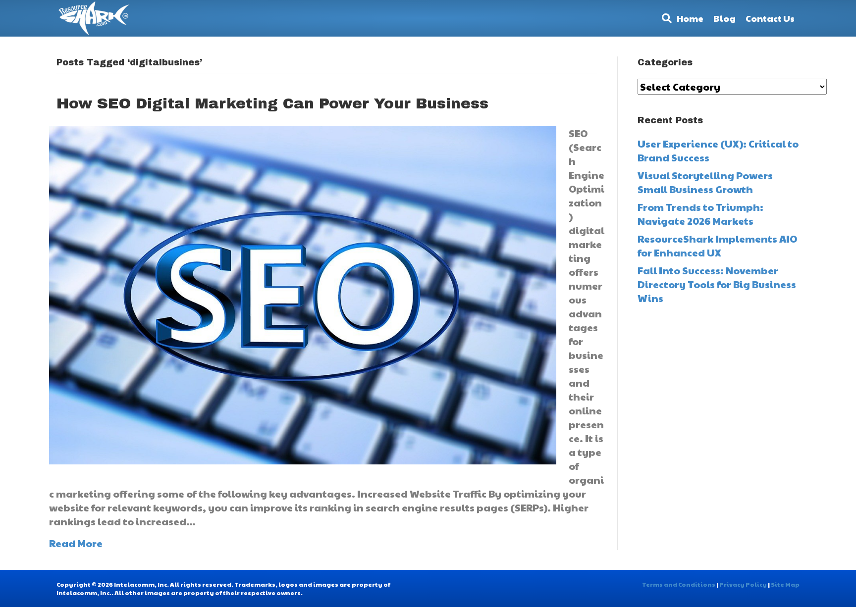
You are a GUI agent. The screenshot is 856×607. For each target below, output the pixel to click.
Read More (76, 543)
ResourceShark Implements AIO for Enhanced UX (717, 245)
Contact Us (770, 18)
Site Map (785, 584)
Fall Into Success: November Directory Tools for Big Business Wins (717, 284)
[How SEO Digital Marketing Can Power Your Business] (302, 294)
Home (690, 18)
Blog (724, 18)
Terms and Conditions (678, 584)
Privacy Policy (743, 584)
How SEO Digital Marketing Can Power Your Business (272, 103)
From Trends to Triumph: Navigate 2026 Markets (700, 214)
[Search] (664, 18)
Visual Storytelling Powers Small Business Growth (705, 182)
